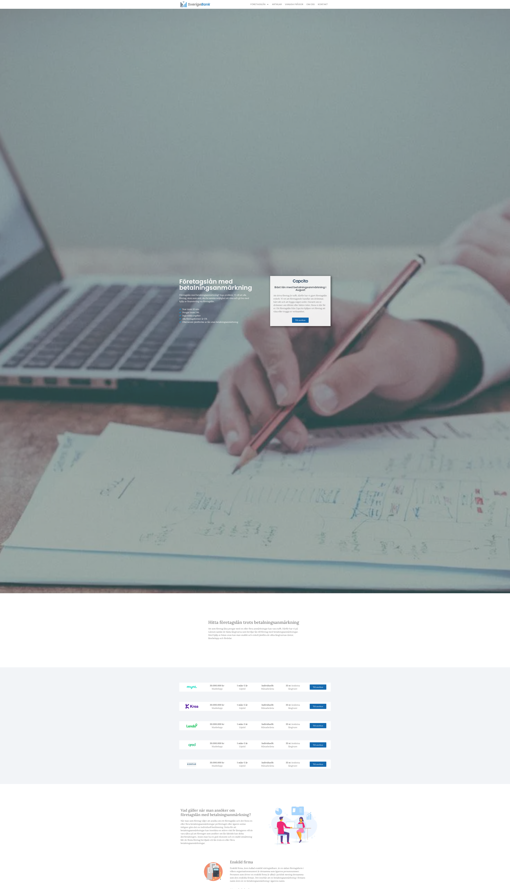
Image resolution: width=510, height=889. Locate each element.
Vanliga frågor (294, 4)
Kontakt (323, 4)
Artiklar (277, 4)
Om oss (310, 4)
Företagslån (257, 4)
